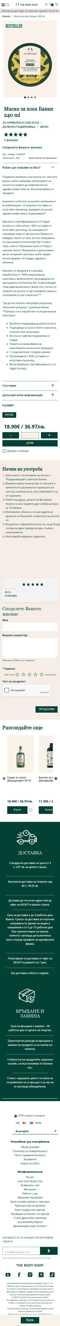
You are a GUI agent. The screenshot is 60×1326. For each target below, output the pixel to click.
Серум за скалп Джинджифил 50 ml (19, 779)
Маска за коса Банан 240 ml (29, 16)
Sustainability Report (30, 1222)
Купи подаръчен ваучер (30, 1209)
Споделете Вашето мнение (22, 147)
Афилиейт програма (30, 1197)
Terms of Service (43, 1258)
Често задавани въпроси (30, 1155)
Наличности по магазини (43, 157)
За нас (30, 1177)
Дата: (8, 592)
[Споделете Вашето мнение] (14, 134)
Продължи (46, 709)
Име (5, 620)
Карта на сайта (30, 1163)
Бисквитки (30, 1159)
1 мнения (11, 140)
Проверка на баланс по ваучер (30, 1214)
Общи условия (30, 1147)
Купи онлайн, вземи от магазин (30, 1201)
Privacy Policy (32, 1258)
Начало (6, 16)
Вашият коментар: (15, 635)
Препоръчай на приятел (30, 1205)
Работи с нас (30, 1193)
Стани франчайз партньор (30, 1218)
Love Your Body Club (30, 1181)
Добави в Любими (18, 451)
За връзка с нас (30, 1185)
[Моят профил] (46, 5)
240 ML (9, 415)
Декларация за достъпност (30, 1226)
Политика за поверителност (30, 1151)
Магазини (30, 1189)
